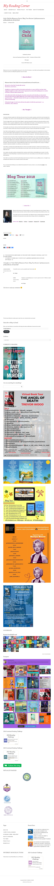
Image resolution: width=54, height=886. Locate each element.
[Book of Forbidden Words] (45, 641)
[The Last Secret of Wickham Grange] (17, 641)
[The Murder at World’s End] (33, 645)
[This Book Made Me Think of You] (20, 645)
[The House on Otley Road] (30, 637)
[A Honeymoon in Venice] (15, 637)
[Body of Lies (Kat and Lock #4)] (15, 641)
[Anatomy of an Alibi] (25, 645)
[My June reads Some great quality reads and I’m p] (9, 706)
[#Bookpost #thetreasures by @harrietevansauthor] (33, 694)
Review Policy (12, 9)
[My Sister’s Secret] (38, 637)
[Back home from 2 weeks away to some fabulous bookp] (33, 671)
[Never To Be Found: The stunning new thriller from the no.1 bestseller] (40, 637)
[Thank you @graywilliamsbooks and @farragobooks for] (21, 718)
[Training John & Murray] (20, 637)
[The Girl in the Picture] (12, 641)
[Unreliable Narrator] (20, 641)
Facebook (31, 221)
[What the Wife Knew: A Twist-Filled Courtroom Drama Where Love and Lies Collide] (4, 649)
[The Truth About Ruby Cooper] (4, 645)
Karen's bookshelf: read (10, 635)
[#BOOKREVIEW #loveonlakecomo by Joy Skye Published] (33, 718)
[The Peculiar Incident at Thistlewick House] (12, 645)
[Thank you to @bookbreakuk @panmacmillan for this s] (9, 718)
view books (16, 743)
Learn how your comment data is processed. (26, 318)
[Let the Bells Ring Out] (45, 645)
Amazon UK (36, 221)
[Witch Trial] (25, 641)
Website (21, 221)
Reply (16, 273)
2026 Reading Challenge (11, 736)
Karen (9, 739)
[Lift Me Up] (22, 641)
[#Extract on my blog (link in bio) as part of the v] (9, 682)
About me (5, 829)
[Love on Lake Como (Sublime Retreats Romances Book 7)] (7, 641)
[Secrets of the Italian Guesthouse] (45, 637)
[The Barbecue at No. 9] (27, 645)
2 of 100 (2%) (37, 867)
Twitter (25, 221)
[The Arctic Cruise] (35, 645)
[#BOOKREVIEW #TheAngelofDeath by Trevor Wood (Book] (45, 682)
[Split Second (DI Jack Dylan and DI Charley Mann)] (4, 637)
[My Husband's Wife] (40, 641)
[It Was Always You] (9, 637)
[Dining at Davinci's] (17, 638)
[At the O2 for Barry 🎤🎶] (45, 706)
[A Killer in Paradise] (48, 641)
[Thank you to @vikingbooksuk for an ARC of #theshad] (9, 671)
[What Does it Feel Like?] (43, 645)
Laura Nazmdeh (6, 269)
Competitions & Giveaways (9, 832)
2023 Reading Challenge (35, 858)
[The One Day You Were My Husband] (43, 637)
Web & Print (16, 12)
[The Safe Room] (33, 637)
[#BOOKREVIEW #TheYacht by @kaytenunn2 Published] (45, 718)
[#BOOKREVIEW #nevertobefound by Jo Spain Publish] (21, 706)
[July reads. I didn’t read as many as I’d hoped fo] (45, 671)
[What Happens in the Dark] (7, 645)
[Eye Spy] (30, 641)
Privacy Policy (21, 9)
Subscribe (6, 331)
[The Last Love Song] (38, 645)
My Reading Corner (16, 5)
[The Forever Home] (27, 641)
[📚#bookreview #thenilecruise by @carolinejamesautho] (21, 682)
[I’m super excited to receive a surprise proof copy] (21, 671)
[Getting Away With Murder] (12, 637)
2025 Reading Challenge (11, 753)
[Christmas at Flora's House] (9, 645)
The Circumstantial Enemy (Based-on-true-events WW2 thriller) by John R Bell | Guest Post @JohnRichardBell (25, 256)
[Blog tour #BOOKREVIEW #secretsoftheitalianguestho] (33, 706)
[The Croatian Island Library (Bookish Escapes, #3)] (22, 645)
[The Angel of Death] (25, 637)
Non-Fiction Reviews (38, 9)
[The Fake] (12, 649)
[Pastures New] (7, 649)
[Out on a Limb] (40, 645)
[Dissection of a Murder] (48, 637)
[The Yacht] (4, 641)
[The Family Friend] (38, 641)
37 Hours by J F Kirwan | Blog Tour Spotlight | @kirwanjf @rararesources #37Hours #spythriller (24, 259)
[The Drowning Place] (9, 641)
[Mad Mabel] (7, 637)
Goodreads (42, 221)
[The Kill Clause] (30, 645)
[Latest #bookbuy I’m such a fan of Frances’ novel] (21, 694)
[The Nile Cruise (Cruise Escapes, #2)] (22, 638)
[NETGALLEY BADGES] (27, 777)
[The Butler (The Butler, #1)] (27, 638)
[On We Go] (35, 637)
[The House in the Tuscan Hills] (33, 641)
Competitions (7, 12)
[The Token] (48, 645)
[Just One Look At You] (15, 645)
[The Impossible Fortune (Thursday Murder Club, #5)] (15, 649)
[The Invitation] (35, 641)
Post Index (29, 9)
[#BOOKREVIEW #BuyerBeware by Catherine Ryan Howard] (33, 682)
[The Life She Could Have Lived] (9, 649)
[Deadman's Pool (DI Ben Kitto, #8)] (17, 649)
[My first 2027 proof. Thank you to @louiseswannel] (9, 694)
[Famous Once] (17, 645)
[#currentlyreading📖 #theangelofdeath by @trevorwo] (45, 694)
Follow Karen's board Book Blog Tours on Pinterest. (13, 856)
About (5, 9)
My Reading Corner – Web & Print (10, 834)
